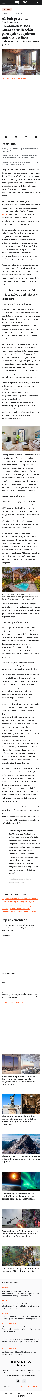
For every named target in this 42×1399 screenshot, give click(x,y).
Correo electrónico (9, 973)
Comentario (7, 935)
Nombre (5, 964)
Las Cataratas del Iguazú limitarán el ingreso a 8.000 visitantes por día (20, 1269)
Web (3, 983)
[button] (3, 3)
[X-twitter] (18, 1381)
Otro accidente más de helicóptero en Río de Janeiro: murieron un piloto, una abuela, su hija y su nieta (20, 1234)
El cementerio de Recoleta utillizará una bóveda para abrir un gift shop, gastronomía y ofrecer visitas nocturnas (19, 157)
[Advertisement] (21, 110)
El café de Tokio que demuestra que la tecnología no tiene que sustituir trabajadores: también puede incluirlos (19, 908)
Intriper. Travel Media (29, 1387)
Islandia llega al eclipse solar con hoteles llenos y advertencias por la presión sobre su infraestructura (19, 1196)
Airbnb (5, 214)
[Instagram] (24, 1381)
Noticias (6, 9)
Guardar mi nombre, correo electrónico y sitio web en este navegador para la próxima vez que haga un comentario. (20, 995)
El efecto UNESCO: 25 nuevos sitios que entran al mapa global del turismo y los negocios (20, 163)
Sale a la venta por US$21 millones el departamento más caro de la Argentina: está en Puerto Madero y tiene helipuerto (20, 150)
